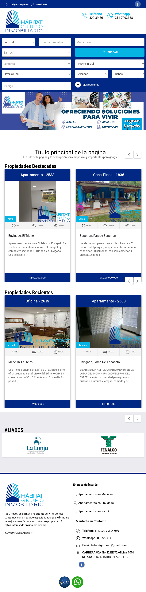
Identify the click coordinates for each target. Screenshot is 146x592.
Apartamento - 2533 (37, 174)
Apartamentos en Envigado (96, 503)
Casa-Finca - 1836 (108, 174)
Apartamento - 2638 (109, 301)
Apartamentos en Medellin (95, 494)
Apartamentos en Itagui (93, 511)
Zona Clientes (41, 4)
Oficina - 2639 (37, 301)
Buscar (112, 52)
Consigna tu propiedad (19, 4)
